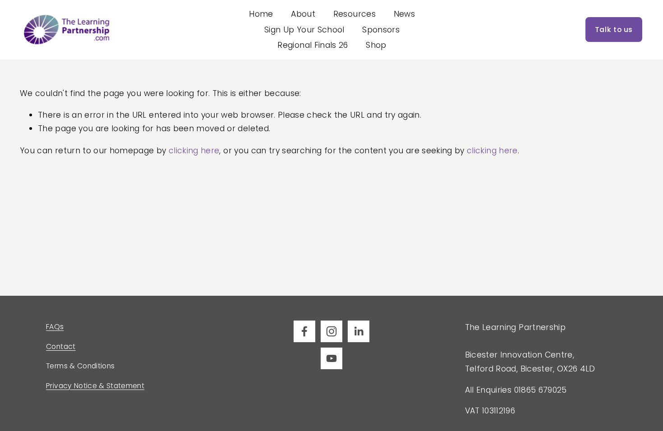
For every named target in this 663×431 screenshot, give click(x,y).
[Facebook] (304, 331)
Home (261, 14)
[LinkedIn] (358, 331)
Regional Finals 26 (312, 45)
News (404, 14)
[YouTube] (331, 358)
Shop (376, 45)
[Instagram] (331, 331)
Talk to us (614, 29)
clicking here (194, 150)
